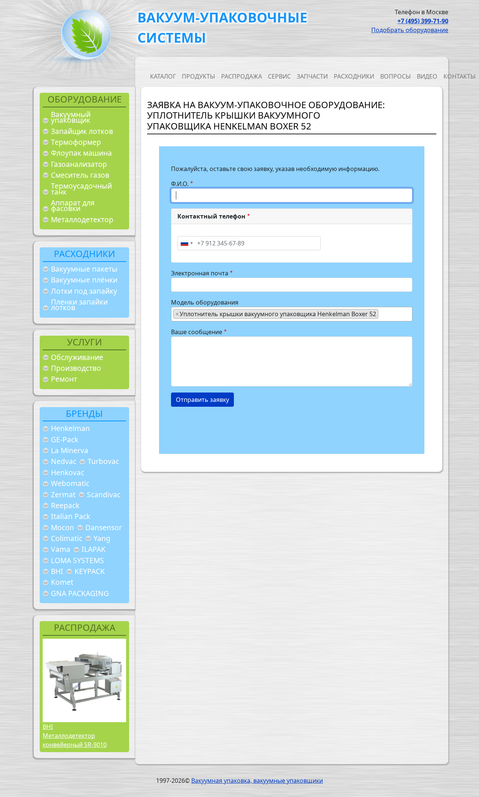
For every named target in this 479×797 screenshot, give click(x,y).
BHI (57, 571)
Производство (76, 368)
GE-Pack (64, 439)
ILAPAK (94, 549)
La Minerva (69, 450)
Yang (102, 538)
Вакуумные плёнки (84, 280)
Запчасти (312, 76)
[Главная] (83, 36)
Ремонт (64, 379)
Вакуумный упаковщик (71, 117)
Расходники (354, 76)
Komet (62, 582)
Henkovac (67, 472)
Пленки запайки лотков (79, 305)
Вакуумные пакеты (84, 269)
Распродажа (241, 76)
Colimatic (66, 538)
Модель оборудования (204, 302)
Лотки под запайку (84, 291)
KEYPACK (89, 571)
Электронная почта (199, 273)
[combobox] (186, 243)
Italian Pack (70, 516)
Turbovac (103, 461)
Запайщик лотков (82, 131)
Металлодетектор (82, 219)
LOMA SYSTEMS (77, 560)
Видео (427, 76)
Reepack (65, 505)
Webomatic (70, 483)
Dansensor (103, 527)
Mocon (62, 527)
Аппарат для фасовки (73, 206)
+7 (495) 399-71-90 (422, 21)
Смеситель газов (80, 175)
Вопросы (395, 76)
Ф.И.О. (180, 184)
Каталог (163, 76)
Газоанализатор (79, 164)
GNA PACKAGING (80, 593)
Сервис (279, 76)
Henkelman (70, 428)
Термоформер (76, 142)
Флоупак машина (81, 153)
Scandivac (103, 494)
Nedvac (63, 461)
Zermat (63, 494)
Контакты (459, 76)
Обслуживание (77, 357)
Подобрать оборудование (409, 30)
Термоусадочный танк (81, 189)
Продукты (198, 76)
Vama (60, 549)
